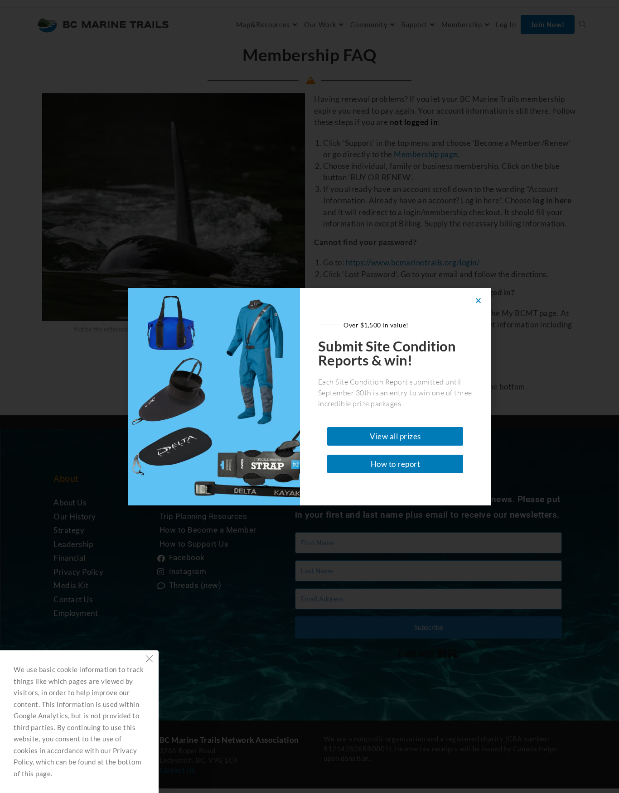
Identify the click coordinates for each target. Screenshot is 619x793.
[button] (478, 300)
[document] (309, 396)
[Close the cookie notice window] (149, 660)
